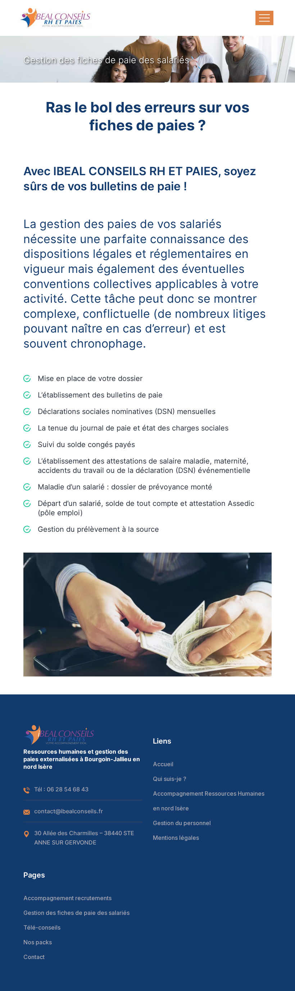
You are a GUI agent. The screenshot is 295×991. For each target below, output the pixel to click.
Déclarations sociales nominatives (95, 411)
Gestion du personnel (182, 823)
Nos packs (37, 942)
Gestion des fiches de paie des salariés (76, 912)
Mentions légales (176, 837)
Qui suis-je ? (169, 778)
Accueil (163, 764)
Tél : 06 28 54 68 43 (61, 789)
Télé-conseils (41, 927)
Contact (34, 956)
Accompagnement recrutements (67, 898)
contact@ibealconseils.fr (68, 811)
